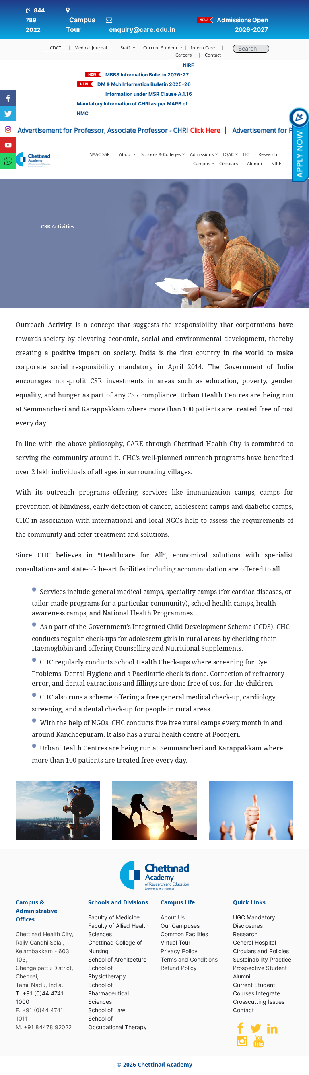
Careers (183, 55)
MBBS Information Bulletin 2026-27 (147, 75)
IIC (246, 154)
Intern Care (203, 48)
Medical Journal (90, 48)
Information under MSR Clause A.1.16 (148, 94)
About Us (173, 917)
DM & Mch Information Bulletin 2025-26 (144, 84)
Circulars (228, 163)
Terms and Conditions (189, 959)
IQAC (228, 154)
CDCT (55, 48)
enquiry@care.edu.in (142, 29)
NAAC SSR (99, 154)
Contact (213, 55)
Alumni (254, 163)
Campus (201, 163)
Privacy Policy (179, 951)
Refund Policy (179, 967)
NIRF (188, 65)
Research (267, 154)
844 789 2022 (35, 20)
